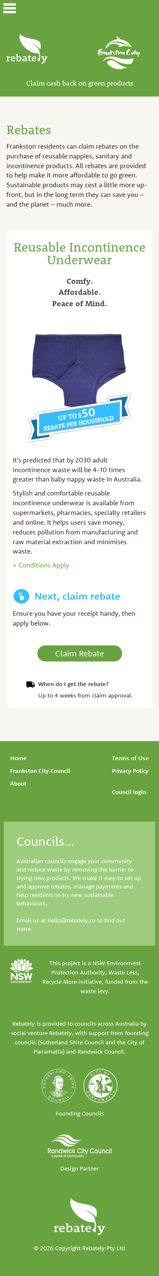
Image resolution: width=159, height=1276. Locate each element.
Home (18, 758)
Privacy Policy (130, 771)
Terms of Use (130, 758)
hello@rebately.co (71, 920)
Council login (129, 792)
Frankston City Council (40, 771)
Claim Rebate (79, 653)
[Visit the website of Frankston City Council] (119, 52)
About (18, 783)
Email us (28, 920)
